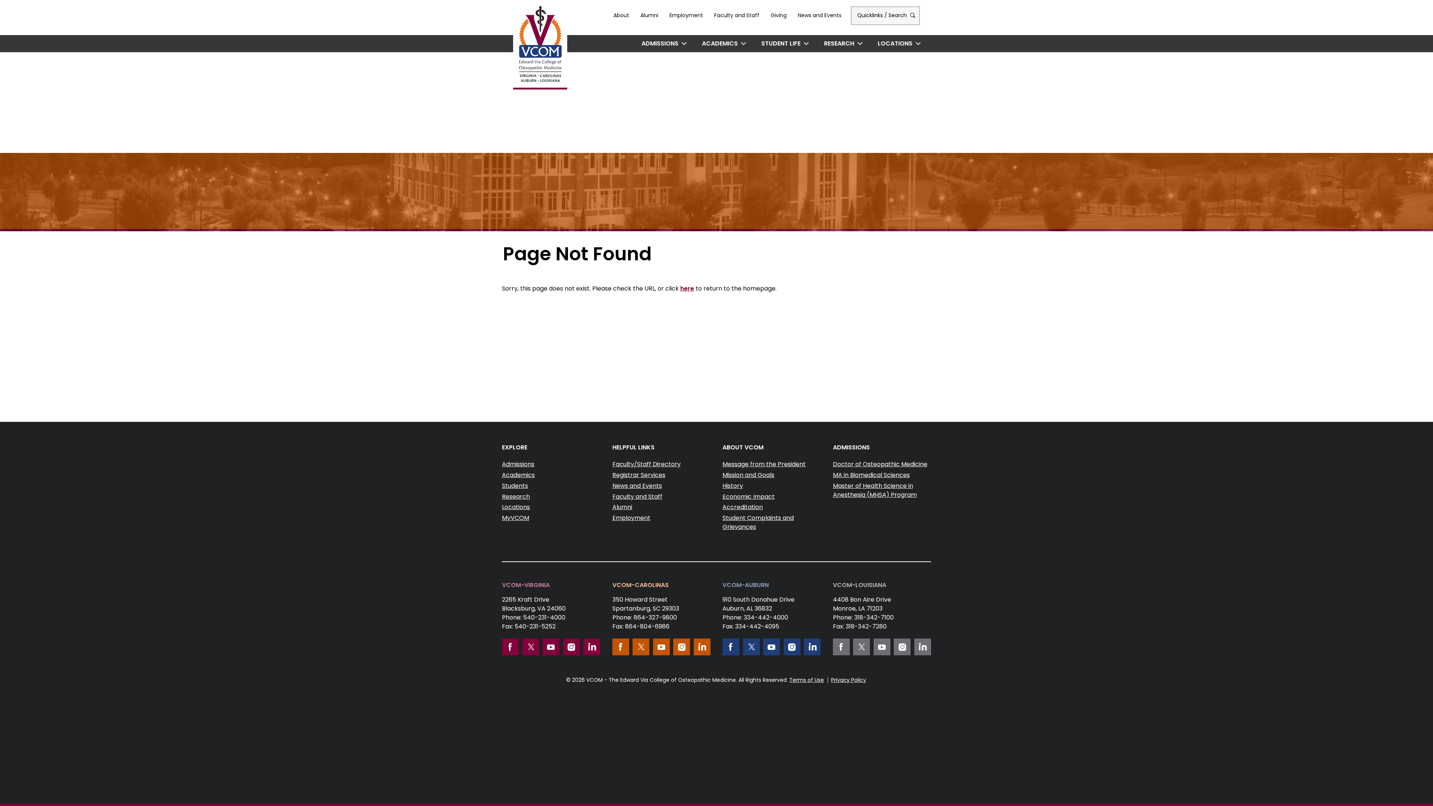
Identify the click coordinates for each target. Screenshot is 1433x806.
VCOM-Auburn (745, 585)
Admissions (659, 43)
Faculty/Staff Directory (646, 464)
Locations (895, 43)
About (621, 15)
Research (839, 43)
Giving (779, 15)
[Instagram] (571, 647)
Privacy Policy (848, 680)
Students (515, 486)
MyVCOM (515, 518)
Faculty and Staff (736, 15)
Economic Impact (748, 496)
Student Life (780, 43)
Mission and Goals (748, 475)
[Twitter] (530, 647)
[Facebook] (510, 647)
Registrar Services (638, 475)
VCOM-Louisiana (859, 585)
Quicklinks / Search (882, 15)
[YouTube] (551, 647)
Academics (720, 43)
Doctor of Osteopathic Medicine (880, 464)
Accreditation (742, 507)
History (732, 486)
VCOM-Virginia (526, 585)
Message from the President (764, 464)
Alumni (649, 15)
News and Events (820, 15)
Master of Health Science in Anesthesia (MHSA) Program (875, 490)
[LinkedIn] (591, 647)
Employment (686, 15)
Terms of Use (806, 680)
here (687, 288)
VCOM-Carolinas (640, 585)
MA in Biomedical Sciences (871, 475)
